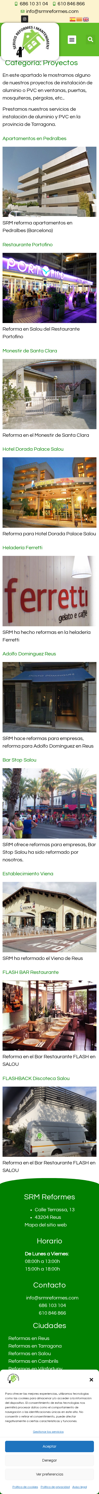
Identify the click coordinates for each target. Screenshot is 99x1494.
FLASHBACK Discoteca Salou (36, 1078)
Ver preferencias (49, 1474)
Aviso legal (79, 1487)
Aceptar (49, 1446)
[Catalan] (79, 19)
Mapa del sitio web (46, 1224)
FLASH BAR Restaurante (31, 972)
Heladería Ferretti (22, 547)
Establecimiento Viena (28, 873)
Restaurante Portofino (28, 244)
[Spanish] (73, 19)
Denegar (49, 1460)
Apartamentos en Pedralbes (35, 138)
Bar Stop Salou (19, 760)
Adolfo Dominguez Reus (29, 653)
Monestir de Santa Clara (30, 350)
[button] (91, 1379)
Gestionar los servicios (48, 1431)
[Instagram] (24, 19)
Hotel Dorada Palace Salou (33, 449)
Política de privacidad (55, 1487)
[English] (86, 19)
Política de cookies (25, 1487)
